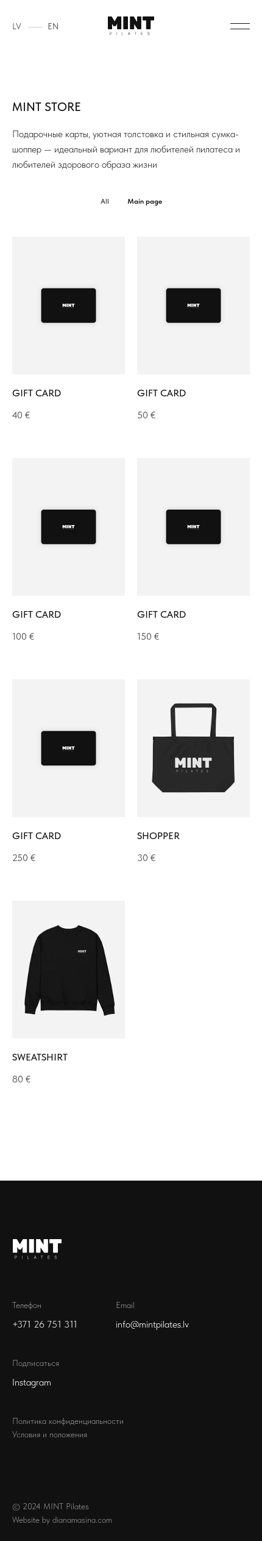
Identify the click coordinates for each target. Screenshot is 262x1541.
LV (16, 26)
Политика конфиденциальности (68, 1421)
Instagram (31, 1382)
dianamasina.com (82, 1520)
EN (53, 26)
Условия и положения (49, 1434)
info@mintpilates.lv (152, 1324)
